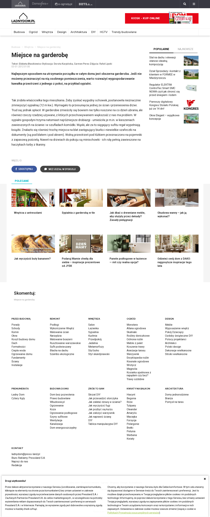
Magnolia (132, 368)
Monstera (132, 324)
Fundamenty (18, 357)
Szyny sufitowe (59, 416)
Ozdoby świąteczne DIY (179, 335)
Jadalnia (93, 343)
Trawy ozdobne (135, 379)
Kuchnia (92, 335)
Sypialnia (93, 332)
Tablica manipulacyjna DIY (103, 424)
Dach (14, 343)
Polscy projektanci (175, 339)
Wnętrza (47, 32)
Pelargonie (133, 424)
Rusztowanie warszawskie (65, 343)
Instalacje (16, 365)
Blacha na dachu (59, 350)
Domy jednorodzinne (177, 394)
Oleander (132, 409)
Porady (15, 324)
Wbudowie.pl (57, 402)
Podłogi (54, 324)
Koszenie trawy (136, 346)
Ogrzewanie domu (21, 354)
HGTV (103, 32)
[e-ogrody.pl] (64, 4)
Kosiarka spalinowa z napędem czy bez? (139, 374)
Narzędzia (56, 335)
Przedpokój (95, 339)
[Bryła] (86, 4)
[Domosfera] (40, 4)
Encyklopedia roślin (138, 357)
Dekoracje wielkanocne (178, 350)
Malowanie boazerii (61, 339)
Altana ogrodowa (136, 328)
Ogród (33, 32)
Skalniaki (132, 332)
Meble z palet (135, 343)
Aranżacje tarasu (136, 350)
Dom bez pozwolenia (62, 394)
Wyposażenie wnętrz (177, 328)
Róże (130, 402)
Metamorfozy (96, 346)
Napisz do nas (19, 461)
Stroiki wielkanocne (176, 354)
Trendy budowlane (124, 32)
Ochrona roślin (135, 339)
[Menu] (193, 4)
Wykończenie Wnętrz (62, 328)
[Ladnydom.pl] (20, 4)
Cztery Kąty (18, 398)
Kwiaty (130, 438)
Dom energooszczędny (63, 427)
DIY (93, 32)
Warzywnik (133, 354)
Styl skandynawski (99, 354)
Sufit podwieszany (60, 346)
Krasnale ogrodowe (138, 361)
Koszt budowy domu (23, 339)
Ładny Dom (17, 394)
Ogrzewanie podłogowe (63, 413)
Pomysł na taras (174, 402)
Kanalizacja (56, 424)
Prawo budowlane (60, 398)
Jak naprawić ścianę (99, 416)
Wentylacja (56, 420)
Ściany (15, 361)
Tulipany (131, 405)
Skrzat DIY (94, 394)
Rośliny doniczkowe (138, 335)
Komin (15, 332)
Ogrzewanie (57, 405)
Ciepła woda (18, 350)
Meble (168, 324)
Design (61, 32)
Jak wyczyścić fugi (99, 405)
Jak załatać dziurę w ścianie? (105, 402)
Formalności (18, 346)
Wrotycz (131, 365)
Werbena (132, 435)
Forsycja (131, 420)
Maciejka (132, 416)
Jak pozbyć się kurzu (100, 409)
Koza (53, 409)
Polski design (173, 346)
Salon (91, 324)
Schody (15, 328)
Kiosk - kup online (145, 18)
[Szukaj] (184, 4)
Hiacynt (131, 394)
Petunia (131, 431)
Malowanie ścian (59, 332)
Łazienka (93, 328)
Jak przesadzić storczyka (103, 398)
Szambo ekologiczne (62, 354)
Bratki (130, 427)
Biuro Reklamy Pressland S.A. (28, 457)
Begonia (131, 398)
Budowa (19, 32)
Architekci (170, 343)
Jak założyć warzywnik (101, 413)
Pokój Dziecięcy (174, 332)
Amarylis (132, 413)
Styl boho (93, 350)
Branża (169, 398)
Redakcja (16, 465)
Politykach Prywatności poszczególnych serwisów (133, 512)
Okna (14, 335)
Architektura (79, 32)
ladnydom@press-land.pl (25, 454)
